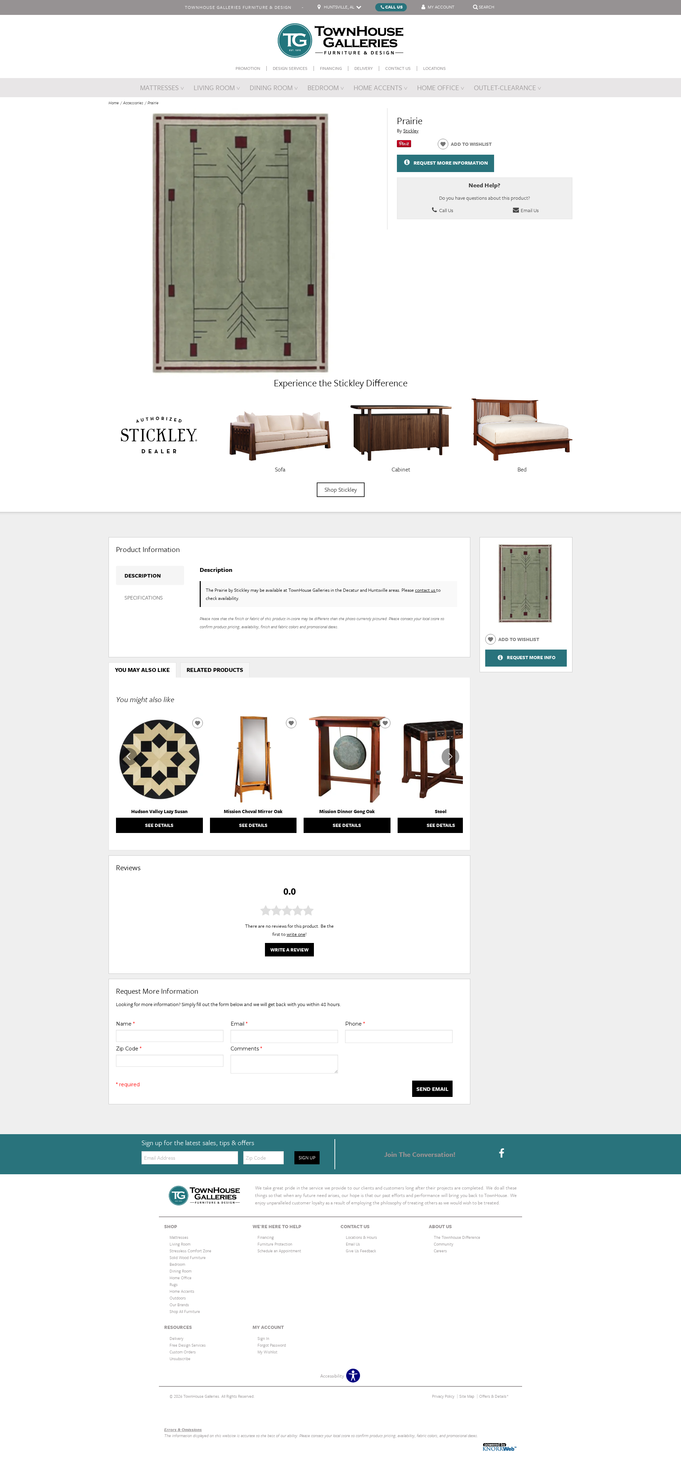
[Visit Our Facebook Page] (501, 1153)
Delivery (363, 68)
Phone (355, 1024)
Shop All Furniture (185, 1311)
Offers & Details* (494, 1396)
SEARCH (486, 7)
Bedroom (323, 87)
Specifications (143, 597)
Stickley (411, 130)
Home (114, 103)
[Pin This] (404, 145)
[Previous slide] (128, 757)
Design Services (290, 68)
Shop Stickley (341, 489)
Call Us (394, 7)
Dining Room (271, 87)
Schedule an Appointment (279, 1251)
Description (142, 575)
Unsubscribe (180, 1359)
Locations (434, 68)
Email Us (529, 210)
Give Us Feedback (361, 1251)
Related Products (215, 670)
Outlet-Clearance (505, 87)
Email (239, 1024)
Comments (246, 1048)
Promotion (248, 68)
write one (296, 934)
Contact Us (398, 68)
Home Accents (378, 87)
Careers (440, 1251)
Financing (331, 68)
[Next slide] (450, 757)
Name (125, 1024)
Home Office (438, 87)
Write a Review (289, 949)
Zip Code (129, 1048)
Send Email (432, 1089)
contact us (425, 590)
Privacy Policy (443, 1396)
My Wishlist (267, 1352)
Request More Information (451, 162)
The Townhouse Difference (457, 1237)
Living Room (214, 87)
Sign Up (307, 1157)
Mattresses (159, 87)
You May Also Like (142, 670)
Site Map (466, 1396)
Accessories (133, 103)
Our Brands (175, 1414)
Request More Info (531, 657)
